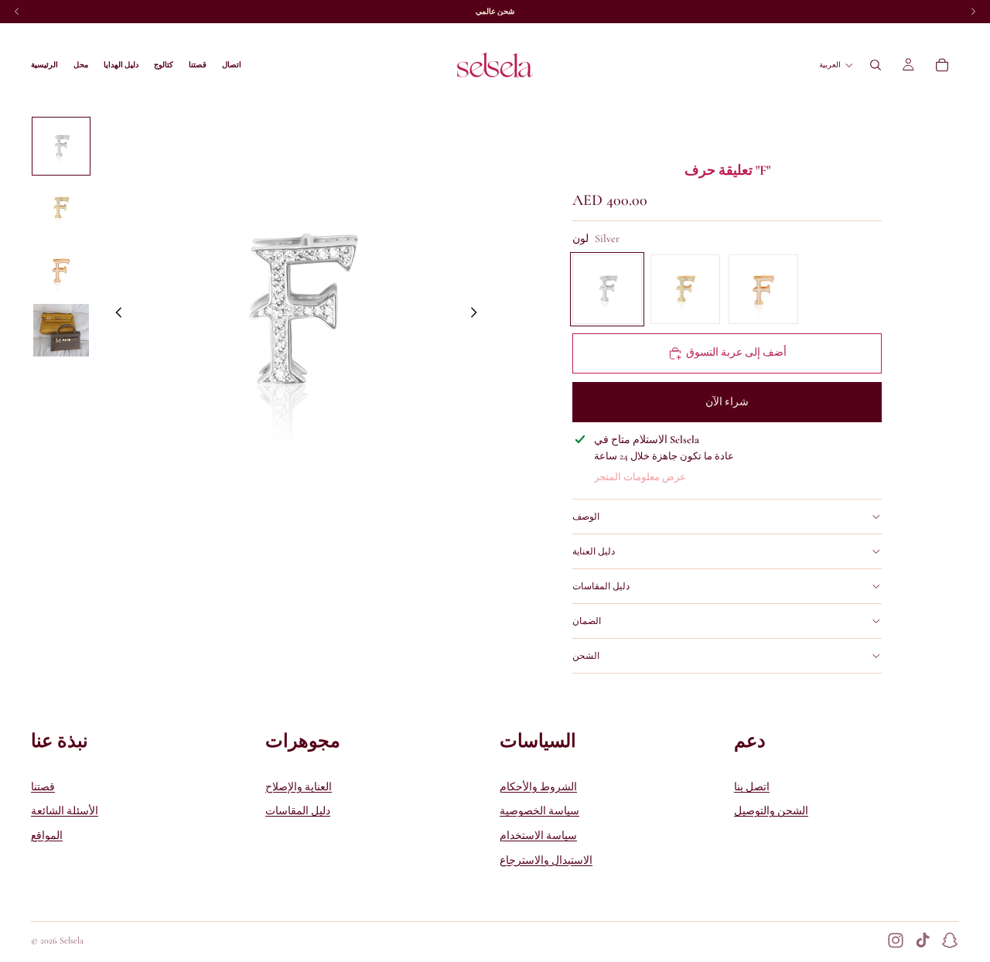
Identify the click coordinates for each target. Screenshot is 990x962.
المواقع (47, 835)
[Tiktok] (922, 940)
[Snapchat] (949, 940)
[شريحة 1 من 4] (61, 146)
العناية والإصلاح (298, 786)
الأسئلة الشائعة (64, 810)
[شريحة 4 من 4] (61, 330)
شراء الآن (727, 401)
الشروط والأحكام (538, 786)
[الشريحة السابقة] (114, 315)
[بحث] (876, 65)
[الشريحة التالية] (478, 315)
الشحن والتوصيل (771, 810)
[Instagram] (895, 940)
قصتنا (43, 786)
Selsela (72, 940)
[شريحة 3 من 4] (61, 270)
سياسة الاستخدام (538, 835)
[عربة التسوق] (942, 65)
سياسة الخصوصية (539, 810)
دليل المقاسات (601, 586)
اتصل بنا (752, 786)
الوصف (585, 516)
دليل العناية (593, 551)
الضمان (586, 621)
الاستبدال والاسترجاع (546, 860)
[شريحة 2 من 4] (61, 208)
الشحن (585, 655)
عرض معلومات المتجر (640, 477)
